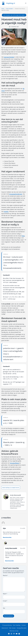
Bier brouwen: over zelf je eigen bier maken (14, 15)
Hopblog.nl (10, 3)
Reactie (5, 575)
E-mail (5, 601)
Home (2, 8)
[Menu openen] (26, 3)
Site (4, 608)
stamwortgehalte (9, 57)
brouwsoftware (14, 463)
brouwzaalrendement (15, 194)
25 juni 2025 (22, 548)
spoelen (6, 211)
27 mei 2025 (22, 528)
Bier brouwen (9, 8)
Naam (5, 593)
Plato (23, 236)
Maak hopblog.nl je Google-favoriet (10, 487)
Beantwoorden (7, 537)
